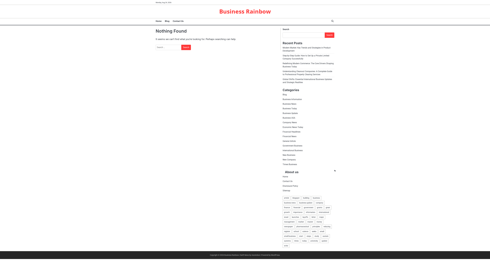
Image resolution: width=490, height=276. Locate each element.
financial (296, 207)
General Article (289, 141)
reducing (326, 227)
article (286, 198)
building (306, 198)
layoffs (305, 217)
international (324, 212)
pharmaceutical (302, 227)
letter (314, 217)
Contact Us (178, 21)
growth (287, 212)
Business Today (290, 108)
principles (316, 227)
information (310, 212)
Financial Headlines (291, 132)
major (321, 217)
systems (287, 241)
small (322, 231)
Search (286, 29)
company (319, 203)
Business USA (289, 118)
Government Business (292, 146)
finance (287, 207)
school (296, 231)
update (324, 241)
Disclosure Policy (290, 186)
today (304, 241)
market (301, 222)
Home (159, 21)
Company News (290, 122)
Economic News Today (293, 127)
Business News (289, 104)
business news (290, 203)
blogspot (295, 198)
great (328, 207)
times (296, 241)
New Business (289, 155)
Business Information (292, 99)
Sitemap (286, 190)
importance (297, 212)
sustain (325, 236)
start (301, 236)
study (317, 236)
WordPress (275, 255)
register (287, 231)
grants (319, 207)
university (314, 241)
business (316, 198)
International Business (293, 150)
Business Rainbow (245, 11)
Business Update (290, 113)
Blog (167, 21)
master (310, 222)
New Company (289, 159)
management (289, 222)
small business (290, 236)
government (308, 207)
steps (309, 236)
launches (295, 217)
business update (305, 203)
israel (286, 217)
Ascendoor (256, 255)
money (319, 222)
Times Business (290, 164)
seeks (314, 231)
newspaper (288, 227)
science (305, 231)
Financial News (289, 136)
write (286, 246)
